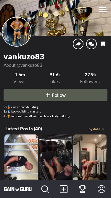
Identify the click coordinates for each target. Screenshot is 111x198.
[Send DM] (91, 44)
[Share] (78, 44)
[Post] (63, 189)
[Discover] (45, 189)
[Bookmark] (103, 44)
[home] (18, 189)
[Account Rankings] (82, 189)
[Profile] (101, 189)
